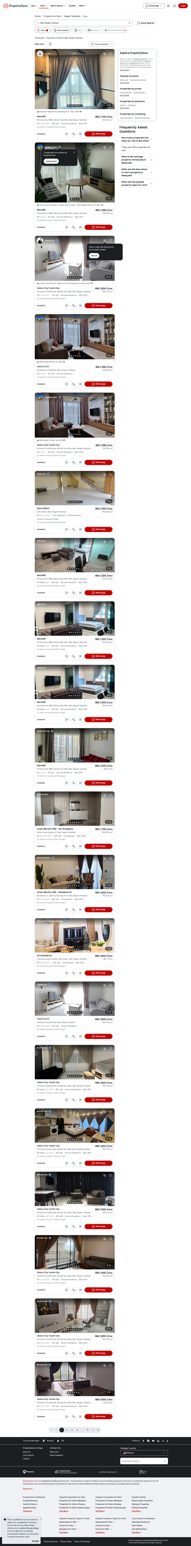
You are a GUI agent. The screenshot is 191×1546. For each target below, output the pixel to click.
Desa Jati (124, 80)
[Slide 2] (70, 105)
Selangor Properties (140, 1504)
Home (38, 16)
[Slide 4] (74, 105)
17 (88, 1430)
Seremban (134, 63)
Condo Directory (30, 1504)
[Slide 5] (76, 105)
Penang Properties (140, 1508)
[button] (74, 153)
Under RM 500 (125, 93)
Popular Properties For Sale (72, 1497)
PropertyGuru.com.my (32, 1481)
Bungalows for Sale (67, 1529)
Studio (123, 105)
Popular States (139, 1497)
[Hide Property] (105, 54)
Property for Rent (52, 16)
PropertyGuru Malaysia (34, 1497)
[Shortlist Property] (110, 54)
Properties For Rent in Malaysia (109, 1501)
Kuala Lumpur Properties (142, 1501)
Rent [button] (43, 5)
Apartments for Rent (104, 1522)
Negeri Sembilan (72, 16)
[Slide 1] (68, 105)
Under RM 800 (139, 93)
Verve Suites (137, 1525)
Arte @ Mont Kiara (139, 1529)
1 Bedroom (132, 105)
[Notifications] (174, 5)
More (81, 5)
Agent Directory (29, 1508)
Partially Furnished (142, 118)
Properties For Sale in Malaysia (72, 1501)
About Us (27, 1452)
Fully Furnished (126, 118)
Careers (26, 1459)
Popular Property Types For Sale (74, 1518)
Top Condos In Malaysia (143, 1518)
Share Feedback (56, 1455)
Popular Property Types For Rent (111, 1518)
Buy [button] (33, 5)
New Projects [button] (57, 5)
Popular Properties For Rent (108, 1497)
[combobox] (84, 23)
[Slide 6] (78, 105)
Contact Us (55, 1448)
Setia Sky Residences (141, 1522)
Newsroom (54, 1452)
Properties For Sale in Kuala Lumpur (74, 1508)
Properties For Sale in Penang (72, 1504)
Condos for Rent (102, 1525)
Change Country (128, 1448)
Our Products (28, 1455)
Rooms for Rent (102, 1529)
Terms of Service (51, 1542)
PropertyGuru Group (32, 1448)
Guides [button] (72, 5)
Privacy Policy (33, 1528)
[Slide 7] (80, 105)
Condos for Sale (66, 1525)
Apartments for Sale (67, 1522)
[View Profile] (43, 54)
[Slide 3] (72, 105)
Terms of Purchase (82, 1542)
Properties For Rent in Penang (108, 1504)
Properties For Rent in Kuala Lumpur (111, 1508)
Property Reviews (30, 1501)
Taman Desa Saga (138, 80)
